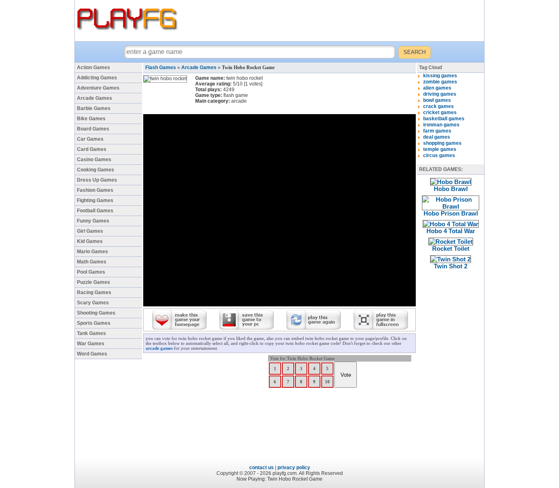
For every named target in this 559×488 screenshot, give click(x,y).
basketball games (443, 118)
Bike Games (91, 118)
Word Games (92, 354)
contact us (261, 467)
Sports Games (93, 323)
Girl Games (90, 231)
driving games (439, 94)
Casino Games (94, 159)
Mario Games (92, 251)
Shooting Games (96, 313)
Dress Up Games (97, 180)
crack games (438, 106)
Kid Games (90, 241)
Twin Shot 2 (450, 266)
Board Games (93, 129)
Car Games (90, 139)
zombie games (440, 82)
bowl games (437, 100)
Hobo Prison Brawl (451, 213)
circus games (439, 155)
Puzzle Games (93, 282)
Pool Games (91, 272)
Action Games (93, 67)
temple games (439, 149)
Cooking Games (95, 170)
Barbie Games (93, 108)
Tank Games (91, 333)
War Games (90, 343)
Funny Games (93, 221)
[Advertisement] (332, 20)
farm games (437, 131)
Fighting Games (95, 200)
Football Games (95, 211)
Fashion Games (95, 190)
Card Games (91, 149)
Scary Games (93, 303)
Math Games (91, 262)
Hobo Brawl (451, 188)
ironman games (441, 125)
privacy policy (293, 467)
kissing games (440, 76)
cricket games (440, 112)
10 (327, 381)
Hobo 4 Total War (450, 230)
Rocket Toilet (450, 248)
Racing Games (94, 292)
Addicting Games (97, 78)
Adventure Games (98, 88)
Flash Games (160, 67)
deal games (436, 137)
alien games (437, 88)
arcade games (159, 348)
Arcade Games (94, 98)
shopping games (442, 143)
